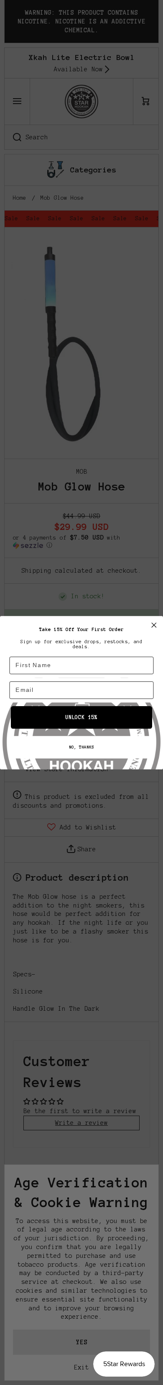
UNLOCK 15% (81, 717)
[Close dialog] (153, 624)
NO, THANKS (81, 747)
